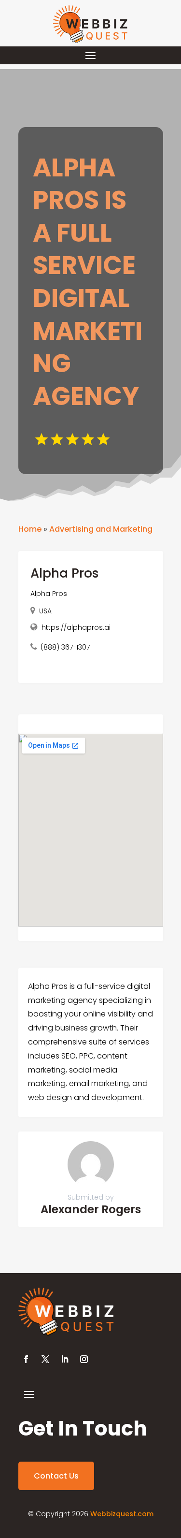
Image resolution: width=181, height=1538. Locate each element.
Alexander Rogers (91, 1209)
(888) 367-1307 (65, 647)
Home (30, 529)
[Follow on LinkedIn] (64, 1359)
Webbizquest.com (121, 1514)
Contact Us (56, 1475)
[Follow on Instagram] (84, 1359)
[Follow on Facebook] (26, 1359)
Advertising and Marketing (101, 529)
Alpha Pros (48, 593)
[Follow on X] (45, 1359)
